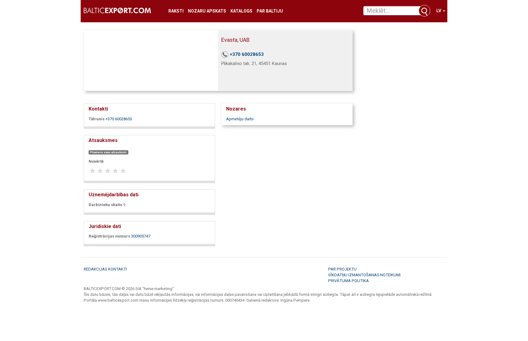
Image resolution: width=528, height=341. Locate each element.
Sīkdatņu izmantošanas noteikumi (364, 275)
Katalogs (241, 11)
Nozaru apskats (207, 11)
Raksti (176, 11)
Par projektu (342, 269)
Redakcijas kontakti (105, 269)
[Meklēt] (424, 10)
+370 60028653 (247, 54)
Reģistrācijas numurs (109, 236)
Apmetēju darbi (240, 119)
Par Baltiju (270, 11)
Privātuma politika (348, 280)
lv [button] (439, 10)
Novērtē (96, 161)
